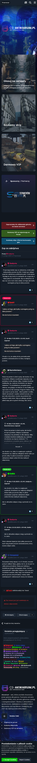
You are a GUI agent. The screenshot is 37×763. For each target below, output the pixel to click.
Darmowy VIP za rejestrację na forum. (18, 233)
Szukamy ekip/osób (11, 725)
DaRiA (29, 527)
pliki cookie (28, 746)
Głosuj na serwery (15, 81)
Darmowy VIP (12, 164)
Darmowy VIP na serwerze (13, 728)
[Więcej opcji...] (32, 264)
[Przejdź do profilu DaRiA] (4, 475)
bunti (27, 338)
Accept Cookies (10, 760)
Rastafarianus (9, 426)
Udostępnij (9, 615)
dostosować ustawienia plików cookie (14, 750)
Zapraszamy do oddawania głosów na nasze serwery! (18, 225)
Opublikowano (17, 266)
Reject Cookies (24, 760)
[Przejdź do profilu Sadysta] (4, 265)
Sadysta (28, 481)
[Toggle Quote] (5, 338)
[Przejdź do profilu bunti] (4, 304)
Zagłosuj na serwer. (10, 722)
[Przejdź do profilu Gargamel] (4, 556)
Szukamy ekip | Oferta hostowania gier (18, 241)
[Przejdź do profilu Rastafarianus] (4, 371)
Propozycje (17, 256)
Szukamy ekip (12, 124)
